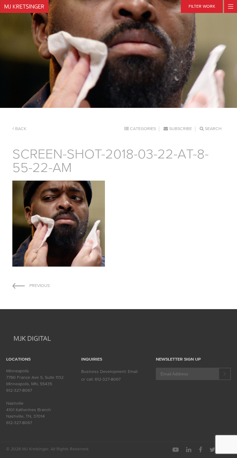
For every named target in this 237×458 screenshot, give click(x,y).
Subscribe (180, 128)
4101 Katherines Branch (28, 409)
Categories (142, 128)
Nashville (14, 403)
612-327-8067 (19, 390)
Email (133, 371)
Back (20, 128)
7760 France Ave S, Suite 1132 (35, 377)
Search (213, 128)
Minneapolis (17, 371)
